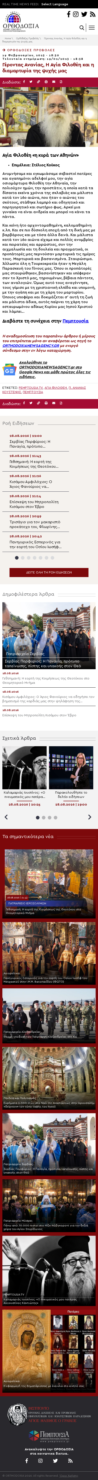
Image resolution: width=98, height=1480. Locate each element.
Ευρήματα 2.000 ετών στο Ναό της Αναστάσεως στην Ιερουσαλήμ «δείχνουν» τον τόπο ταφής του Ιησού (49, 1105)
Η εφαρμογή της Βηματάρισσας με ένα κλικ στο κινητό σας (44, 1386)
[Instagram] (75, 15)
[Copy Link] (38, 82)
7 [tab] (52, 558)
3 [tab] (28, 558)
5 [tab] (40, 558)
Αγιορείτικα (12, 973)
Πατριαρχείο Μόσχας (18, 1220)
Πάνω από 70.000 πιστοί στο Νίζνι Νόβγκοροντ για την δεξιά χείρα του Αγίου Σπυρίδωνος (46, 1227)
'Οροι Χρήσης (68, 1475)
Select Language (54, 4)
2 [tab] (22, 558)
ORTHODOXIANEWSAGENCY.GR (30, 346)
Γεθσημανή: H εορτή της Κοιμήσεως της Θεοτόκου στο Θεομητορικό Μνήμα (43, 911)
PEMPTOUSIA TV (14, 1294)
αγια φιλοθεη (55, 387)
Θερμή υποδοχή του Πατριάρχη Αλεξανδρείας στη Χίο (40, 1036)
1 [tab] (17, 558)
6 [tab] (46, 558)
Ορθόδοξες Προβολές (27, 38)
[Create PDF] (61, 82)
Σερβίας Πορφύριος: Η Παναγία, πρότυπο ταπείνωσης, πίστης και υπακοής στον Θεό (48, 1171)
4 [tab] (34, 558)
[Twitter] (84, 15)
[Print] (46, 82)
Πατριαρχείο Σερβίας (18, 1164)
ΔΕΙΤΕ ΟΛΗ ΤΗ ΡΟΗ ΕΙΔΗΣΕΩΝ (49, 572)
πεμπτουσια (33, 392)
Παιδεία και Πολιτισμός (20, 1098)
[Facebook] (68, 15)
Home (8, 38)
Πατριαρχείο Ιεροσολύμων (27, 903)
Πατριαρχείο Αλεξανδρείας (22, 1031)
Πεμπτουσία (76, 321)
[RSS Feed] (93, 15)
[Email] (53, 82)
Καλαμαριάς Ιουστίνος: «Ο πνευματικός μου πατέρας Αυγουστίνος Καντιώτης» (40, 1301)
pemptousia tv (31, 387)
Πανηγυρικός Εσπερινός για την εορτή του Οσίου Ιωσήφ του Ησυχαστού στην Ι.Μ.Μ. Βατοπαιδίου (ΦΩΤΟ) (45, 980)
